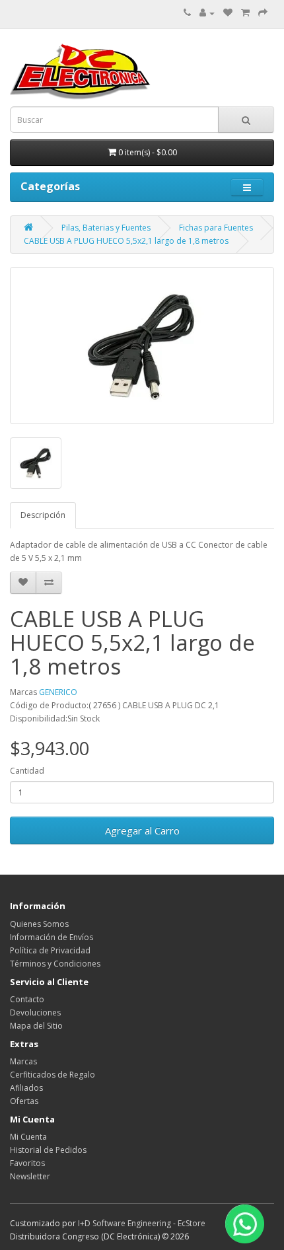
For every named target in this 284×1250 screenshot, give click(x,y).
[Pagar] (262, 12)
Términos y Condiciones (55, 963)
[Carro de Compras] (245, 12)
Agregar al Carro (142, 830)
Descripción (42, 515)
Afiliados (26, 1087)
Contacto (27, 999)
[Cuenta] (207, 12)
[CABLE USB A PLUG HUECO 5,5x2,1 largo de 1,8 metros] (142, 345)
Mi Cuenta (28, 1136)
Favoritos (27, 1163)
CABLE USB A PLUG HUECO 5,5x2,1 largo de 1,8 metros (126, 240)
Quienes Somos (39, 924)
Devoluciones (35, 1012)
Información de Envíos (51, 937)
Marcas (23, 1061)
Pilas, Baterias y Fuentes (106, 227)
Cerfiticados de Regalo (52, 1074)
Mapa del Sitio (36, 1025)
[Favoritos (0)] (227, 12)
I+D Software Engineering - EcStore (141, 1223)
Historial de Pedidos (48, 1150)
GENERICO (58, 692)
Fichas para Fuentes (216, 227)
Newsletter (30, 1176)
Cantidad (27, 770)
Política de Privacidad (50, 950)
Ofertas (24, 1101)
